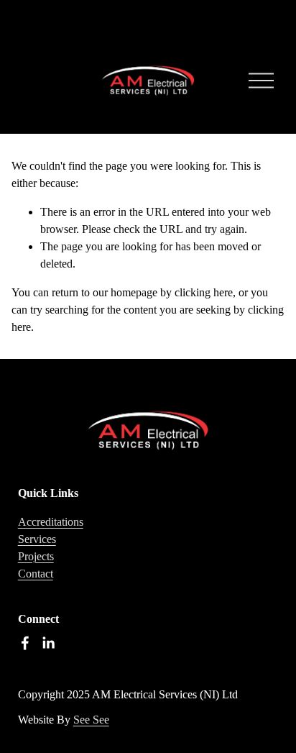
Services (37, 539)
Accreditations (50, 522)
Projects (36, 556)
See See (91, 719)
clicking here (204, 292)
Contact (35, 573)
